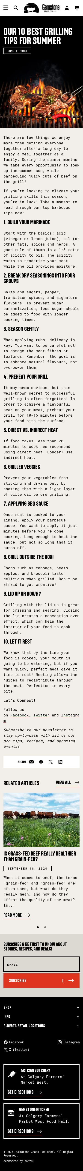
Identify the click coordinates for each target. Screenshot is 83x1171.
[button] (6, 8)
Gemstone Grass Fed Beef (34, 1152)
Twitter (41, 715)
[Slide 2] (45, 927)
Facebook (19, 715)
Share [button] (22, 762)
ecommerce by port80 (18, 1161)
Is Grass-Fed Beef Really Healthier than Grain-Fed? (39, 856)
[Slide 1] (38, 927)
